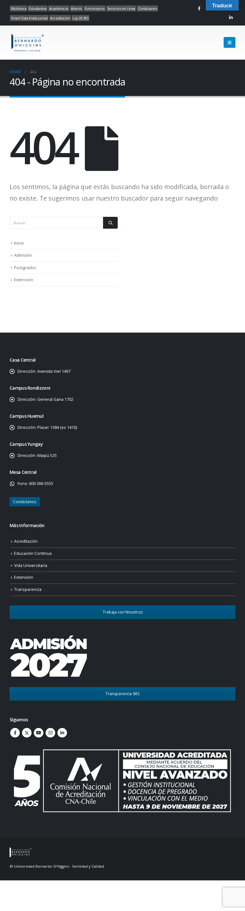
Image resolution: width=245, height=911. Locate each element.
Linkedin (62, 733)
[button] (229, 42)
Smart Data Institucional (29, 18)
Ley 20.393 (80, 18)
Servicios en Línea (121, 8)
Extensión (23, 280)
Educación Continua (33, 553)
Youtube (38, 733)
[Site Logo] (27, 42)
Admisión (23, 255)
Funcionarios (95, 8)
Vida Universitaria (30, 565)
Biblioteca (18, 8)
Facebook (15, 733)
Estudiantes (38, 8)
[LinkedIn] (230, 17)
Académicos (58, 8)
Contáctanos (147, 8)
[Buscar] (110, 222)
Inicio (19, 243)
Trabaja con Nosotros (123, 612)
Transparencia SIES (122, 693)
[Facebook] (199, 8)
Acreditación (60, 18)
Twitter (27, 733)
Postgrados (25, 267)
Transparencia (27, 589)
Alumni (76, 8)
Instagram (50, 733)
